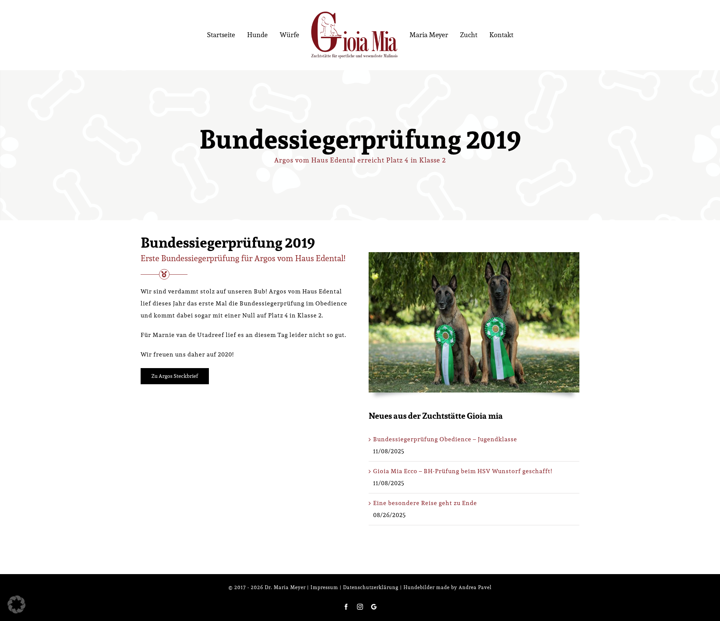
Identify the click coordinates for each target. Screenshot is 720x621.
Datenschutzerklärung (371, 587)
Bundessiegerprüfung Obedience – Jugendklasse (445, 439)
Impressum (324, 587)
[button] (16, 604)
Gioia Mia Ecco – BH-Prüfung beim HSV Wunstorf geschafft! (462, 471)
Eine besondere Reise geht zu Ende (425, 503)
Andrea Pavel (475, 587)
